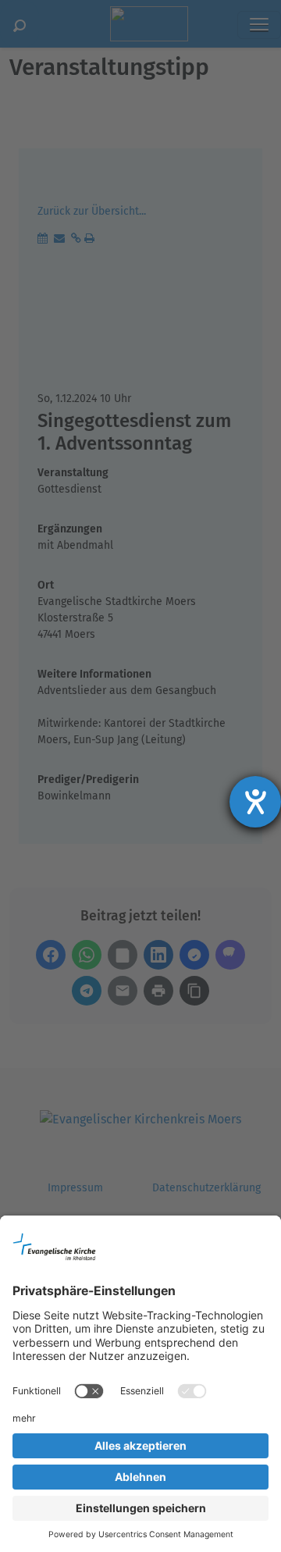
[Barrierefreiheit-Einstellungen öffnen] (255, 802)
